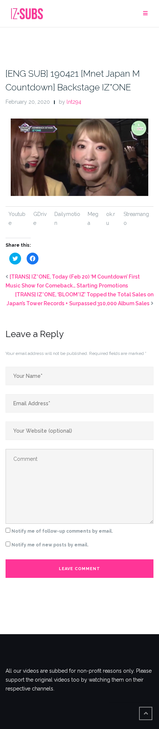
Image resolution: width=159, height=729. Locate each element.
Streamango (136, 218)
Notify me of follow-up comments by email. (62, 531)
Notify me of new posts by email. (49, 544)
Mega (93, 218)
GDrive (40, 218)
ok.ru (110, 218)
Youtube (17, 218)
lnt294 (74, 102)
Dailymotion (67, 218)
